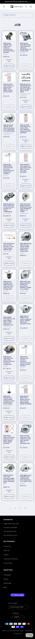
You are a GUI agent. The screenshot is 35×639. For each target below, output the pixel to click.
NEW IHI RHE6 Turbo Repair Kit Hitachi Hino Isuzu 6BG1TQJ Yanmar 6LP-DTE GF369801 (25, 128)
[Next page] (25, 508)
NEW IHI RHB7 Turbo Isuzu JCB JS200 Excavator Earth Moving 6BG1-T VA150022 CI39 (25, 439)
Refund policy (29, 630)
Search (6, 579)
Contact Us (7, 546)
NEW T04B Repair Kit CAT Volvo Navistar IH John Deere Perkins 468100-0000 (9, 246)
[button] (4, 7)
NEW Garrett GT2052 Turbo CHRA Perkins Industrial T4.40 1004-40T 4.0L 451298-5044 (8, 285)
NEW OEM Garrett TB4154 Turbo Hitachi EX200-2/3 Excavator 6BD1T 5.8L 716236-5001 (25, 247)
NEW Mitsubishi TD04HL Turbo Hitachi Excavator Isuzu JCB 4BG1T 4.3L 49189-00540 (9, 128)
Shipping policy (18, 633)
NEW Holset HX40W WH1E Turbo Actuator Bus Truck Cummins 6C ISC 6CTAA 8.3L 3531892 (8, 169)
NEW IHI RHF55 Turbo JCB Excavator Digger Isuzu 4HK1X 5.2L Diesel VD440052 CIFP (9, 479)
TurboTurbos (9, 630)
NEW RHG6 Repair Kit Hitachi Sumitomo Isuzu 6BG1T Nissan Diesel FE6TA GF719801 (9, 439)
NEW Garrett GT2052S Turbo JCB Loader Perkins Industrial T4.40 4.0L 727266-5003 (9, 360)
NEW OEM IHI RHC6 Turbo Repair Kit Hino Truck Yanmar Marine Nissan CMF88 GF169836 (25, 400)
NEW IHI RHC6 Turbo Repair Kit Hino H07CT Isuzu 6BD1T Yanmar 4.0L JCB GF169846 (25, 168)
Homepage (7, 575)
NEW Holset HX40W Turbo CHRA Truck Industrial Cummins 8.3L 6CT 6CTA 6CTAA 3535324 (8, 48)
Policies (6, 554)
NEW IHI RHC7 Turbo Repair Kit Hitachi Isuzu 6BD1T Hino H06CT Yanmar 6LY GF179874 (8, 88)
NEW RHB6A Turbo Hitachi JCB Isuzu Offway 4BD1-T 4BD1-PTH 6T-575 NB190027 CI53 (9, 321)
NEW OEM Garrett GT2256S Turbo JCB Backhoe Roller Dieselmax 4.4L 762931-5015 (26, 478)
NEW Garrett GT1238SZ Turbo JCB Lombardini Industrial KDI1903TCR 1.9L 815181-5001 (25, 47)
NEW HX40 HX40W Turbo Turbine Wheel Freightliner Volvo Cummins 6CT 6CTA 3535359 (9, 400)
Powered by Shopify (18, 630)
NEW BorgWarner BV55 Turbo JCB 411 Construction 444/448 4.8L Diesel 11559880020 (8, 207)
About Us (6, 550)
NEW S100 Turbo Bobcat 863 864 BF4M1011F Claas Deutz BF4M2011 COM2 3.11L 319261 (26, 207)
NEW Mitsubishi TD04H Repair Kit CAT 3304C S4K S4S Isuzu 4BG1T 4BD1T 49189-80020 (25, 88)
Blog (5, 587)
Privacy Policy (8, 563)
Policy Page (7, 583)
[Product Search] (31, 15)
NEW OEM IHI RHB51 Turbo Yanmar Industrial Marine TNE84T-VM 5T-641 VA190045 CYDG (25, 320)
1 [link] (9, 508)
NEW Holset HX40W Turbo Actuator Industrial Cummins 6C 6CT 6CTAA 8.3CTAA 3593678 (25, 361)
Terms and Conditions (11, 559)
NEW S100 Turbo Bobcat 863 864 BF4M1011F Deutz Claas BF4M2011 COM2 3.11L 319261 (25, 285)
